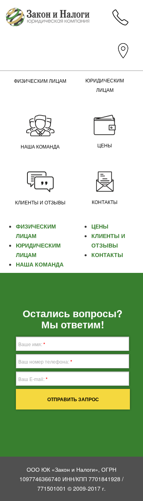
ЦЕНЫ (104, 146)
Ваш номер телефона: (45, 361)
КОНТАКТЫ (105, 202)
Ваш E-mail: (33, 379)
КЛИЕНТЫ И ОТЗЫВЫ (40, 203)
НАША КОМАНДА (40, 147)
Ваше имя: (31, 344)
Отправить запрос (73, 399)
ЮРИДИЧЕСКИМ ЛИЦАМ (104, 85)
